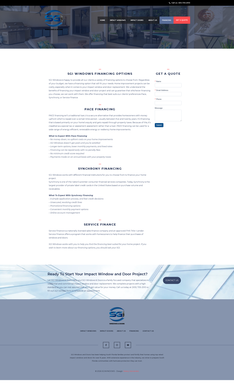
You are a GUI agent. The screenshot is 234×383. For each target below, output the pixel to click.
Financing (166, 20)
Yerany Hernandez (131, 371)
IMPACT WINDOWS (88, 331)
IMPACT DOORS (106, 331)
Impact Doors (137, 20)
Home (102, 20)
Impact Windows (118, 20)
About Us (152, 20)
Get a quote (182, 20)
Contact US (148, 331)
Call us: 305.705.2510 (180, 3)
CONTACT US (171, 280)
